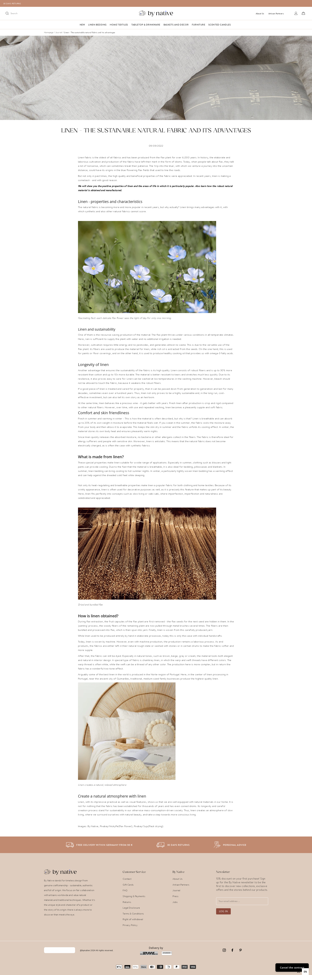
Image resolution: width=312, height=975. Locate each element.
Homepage (48, 32)
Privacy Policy (130, 925)
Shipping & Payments (134, 896)
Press (175, 896)
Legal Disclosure (131, 907)
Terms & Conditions (133, 913)
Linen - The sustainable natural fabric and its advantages (89, 32)
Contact (127, 879)
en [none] (305, 971)
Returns (127, 902)
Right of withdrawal (133, 919)
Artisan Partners (181, 884)
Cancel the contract (59, 950)
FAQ (125, 890)
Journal (58, 32)
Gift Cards (128, 884)
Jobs (175, 902)
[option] (157, 3)
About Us (177, 879)
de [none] (298, 971)
